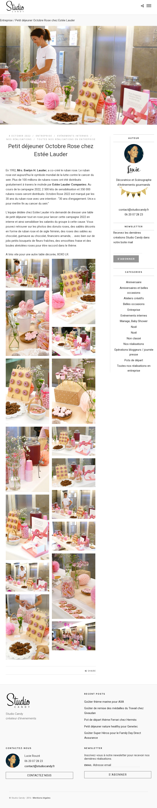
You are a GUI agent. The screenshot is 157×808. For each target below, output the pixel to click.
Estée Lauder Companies (69, 184)
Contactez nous (39, 775)
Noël (134, 327)
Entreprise (6, 20)
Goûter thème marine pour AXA (104, 701)
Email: (88, 765)
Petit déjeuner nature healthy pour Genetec (111, 726)
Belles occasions (134, 304)
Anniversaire (133, 282)
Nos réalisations (19, 139)
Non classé (134, 338)
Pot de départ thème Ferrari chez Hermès (110, 719)
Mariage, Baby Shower (134, 321)
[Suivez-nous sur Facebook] (128, 194)
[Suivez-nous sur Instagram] (139, 194)
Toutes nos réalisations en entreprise (66, 139)
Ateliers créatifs (134, 298)
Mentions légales (41, 798)
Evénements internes (73, 136)
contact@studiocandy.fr (134, 209)
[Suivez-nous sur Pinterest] (133, 195)
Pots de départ (133, 360)
